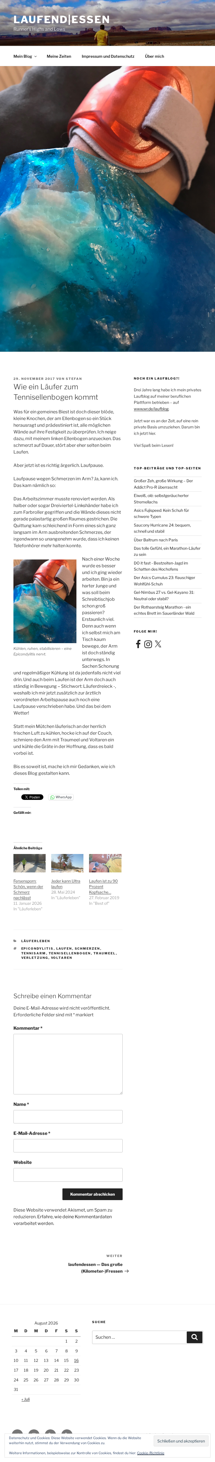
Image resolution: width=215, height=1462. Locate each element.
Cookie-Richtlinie (150, 1453)
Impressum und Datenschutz (108, 56)
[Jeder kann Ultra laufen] (67, 863)
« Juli (26, 1399)
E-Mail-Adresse (31, 1133)
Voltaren (62, 958)
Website (22, 1162)
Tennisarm (33, 953)
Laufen (64, 948)
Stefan (74, 379)
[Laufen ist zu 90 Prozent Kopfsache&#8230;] (105, 863)
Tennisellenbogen (70, 953)
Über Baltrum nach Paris (156, 539)
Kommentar (28, 1028)
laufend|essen (61, 19)
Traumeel (105, 953)
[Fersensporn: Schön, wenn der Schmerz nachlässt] (29, 863)
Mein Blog (22, 56)
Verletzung (34, 958)
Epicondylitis (37, 948)
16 (76, 1360)
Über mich (154, 56)
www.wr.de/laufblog (151, 408)
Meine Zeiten (59, 56)
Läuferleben (35, 941)
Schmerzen (87, 948)
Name (21, 1104)
